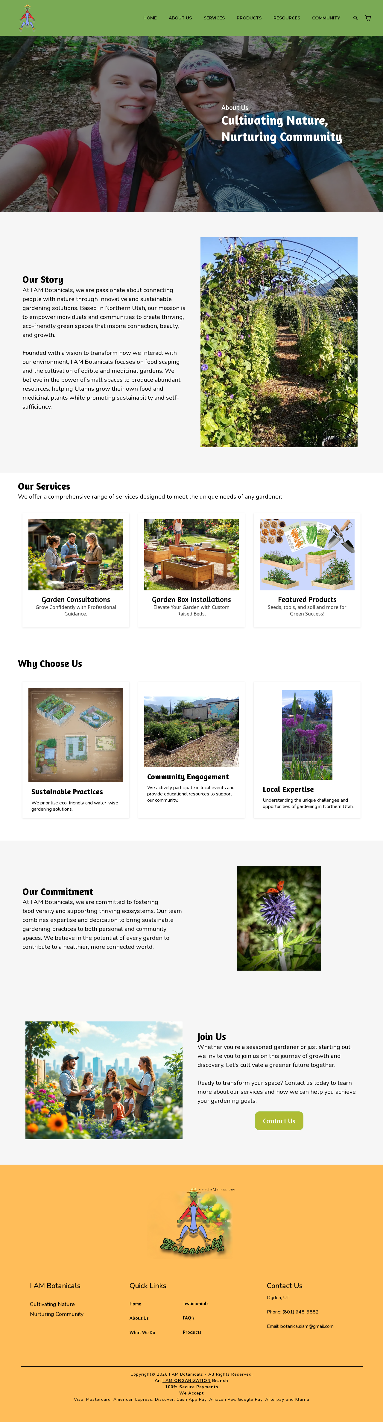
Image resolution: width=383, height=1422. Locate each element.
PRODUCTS (249, 18)
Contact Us (285, 1285)
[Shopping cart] (368, 18)
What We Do (142, 1332)
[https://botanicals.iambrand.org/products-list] (307, 554)
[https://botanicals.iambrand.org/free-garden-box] (191, 554)
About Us (139, 1318)
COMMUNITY (326, 18)
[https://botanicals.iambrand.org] (27, 17)
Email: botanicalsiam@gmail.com (300, 1326)
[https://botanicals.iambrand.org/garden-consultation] (75, 554)
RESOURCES (286, 18)
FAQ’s (188, 1318)
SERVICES (214, 18)
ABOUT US (180, 18)
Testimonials (196, 1303)
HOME (150, 18)
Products (192, 1332)
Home (135, 1304)
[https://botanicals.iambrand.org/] (191, 1214)
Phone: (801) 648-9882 (293, 1312)
